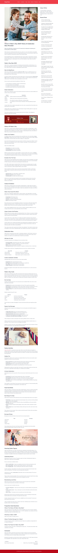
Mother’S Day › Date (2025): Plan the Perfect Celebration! (30, 543)
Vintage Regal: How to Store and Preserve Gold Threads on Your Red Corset (47, 53)
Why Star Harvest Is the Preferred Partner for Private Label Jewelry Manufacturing (46, 58)
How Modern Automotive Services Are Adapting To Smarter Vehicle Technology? (46, 63)
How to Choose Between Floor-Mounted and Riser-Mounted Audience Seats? (46, 33)
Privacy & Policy (32, 551)
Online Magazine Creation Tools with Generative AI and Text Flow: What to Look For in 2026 (47, 67)
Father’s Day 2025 (7, 350)
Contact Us (27, 551)
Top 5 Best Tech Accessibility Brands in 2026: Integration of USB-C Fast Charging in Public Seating (47, 28)
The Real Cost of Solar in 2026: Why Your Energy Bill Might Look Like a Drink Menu (47, 80)
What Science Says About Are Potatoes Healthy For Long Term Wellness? (46, 72)
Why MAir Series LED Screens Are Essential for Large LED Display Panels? (46, 38)
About (24, 551)
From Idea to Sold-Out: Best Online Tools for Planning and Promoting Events (47, 90)
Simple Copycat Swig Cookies (9, 542)
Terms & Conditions (38, 551)
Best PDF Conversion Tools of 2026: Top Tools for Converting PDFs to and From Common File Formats (47, 85)
